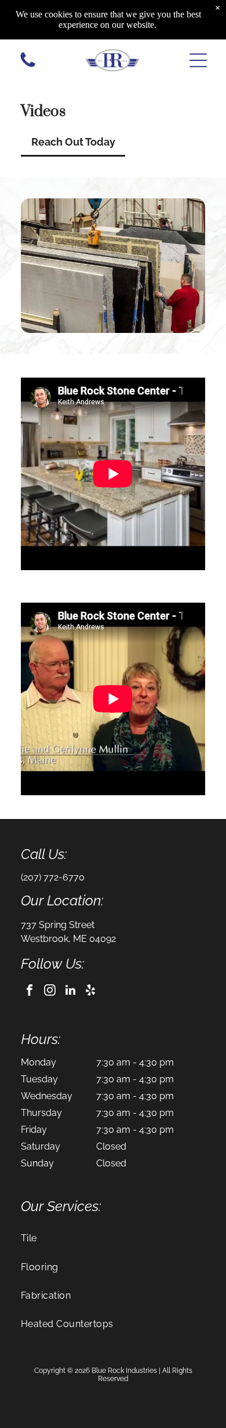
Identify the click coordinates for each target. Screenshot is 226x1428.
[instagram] (50, 991)
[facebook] (29, 991)
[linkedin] (70, 991)
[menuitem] (113, 1238)
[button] (198, 60)
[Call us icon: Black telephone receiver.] (28, 66)
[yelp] (90, 991)
